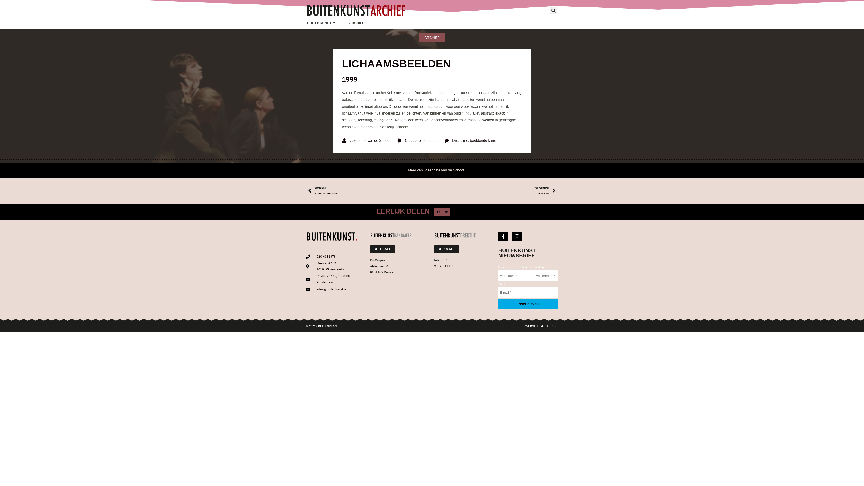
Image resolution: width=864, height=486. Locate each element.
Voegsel (527, 267)
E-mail (502, 284)
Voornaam (504, 267)
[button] (553, 10)
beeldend (430, 140)
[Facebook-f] (503, 236)
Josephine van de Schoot (370, 140)
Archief (356, 23)
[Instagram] (517, 236)
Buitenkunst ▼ (321, 23)
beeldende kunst (483, 140)
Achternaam (541, 267)
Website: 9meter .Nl (541, 326)
